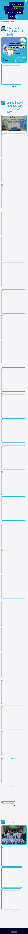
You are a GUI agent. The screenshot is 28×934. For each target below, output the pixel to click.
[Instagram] (12, 932)
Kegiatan (15, 786)
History (20, 4)
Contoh (11, 822)
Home (13, 4)
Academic (8, 8)
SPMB (11, 17)
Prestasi (19, 12)
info (15, 86)
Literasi (14, 911)
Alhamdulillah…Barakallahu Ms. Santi (16, 31)
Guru (13, 86)
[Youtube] (16, 932)
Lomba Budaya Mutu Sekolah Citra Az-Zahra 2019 (16, 107)
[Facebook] (14, 932)
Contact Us (10, 12)
